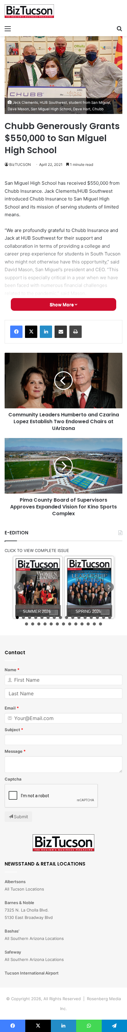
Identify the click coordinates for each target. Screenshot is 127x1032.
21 (51, 624)
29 (100, 624)
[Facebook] (16, 332)
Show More (62, 304)
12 (85, 617)
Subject (12, 729)
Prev (19, 587)
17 (26, 624)
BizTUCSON (20, 164)
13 (91, 617)
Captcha (13, 779)
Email (10, 708)
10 (72, 617)
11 (78, 617)
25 (75, 624)
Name (10, 669)
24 (69, 624)
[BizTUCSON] (29, 11)
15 (103, 617)
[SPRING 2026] (89, 587)
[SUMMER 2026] (38, 587)
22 (57, 624)
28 (94, 624)
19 (38, 624)
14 (97, 617)
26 (82, 624)
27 (88, 624)
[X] (31, 332)
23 (63, 624)
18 (32, 624)
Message (14, 751)
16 (109, 617)
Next (109, 587)
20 (45, 624)
